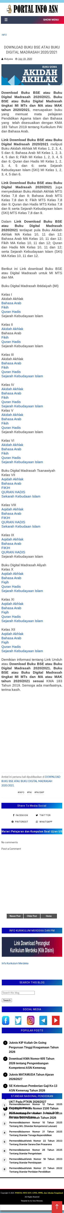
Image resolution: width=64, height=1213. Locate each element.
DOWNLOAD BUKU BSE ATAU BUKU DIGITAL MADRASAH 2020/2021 (30, 781)
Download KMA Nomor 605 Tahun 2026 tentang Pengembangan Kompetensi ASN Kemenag (31, 1063)
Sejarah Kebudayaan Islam (22, 376)
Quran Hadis (11, 312)
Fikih (5, 307)
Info (4, 35)
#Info (21, 792)
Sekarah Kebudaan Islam (20, 496)
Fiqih (5, 582)
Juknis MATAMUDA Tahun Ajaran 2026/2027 (31, 1077)
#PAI (29, 792)
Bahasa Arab (11, 303)
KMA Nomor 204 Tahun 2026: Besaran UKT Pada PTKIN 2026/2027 (34, 1099)
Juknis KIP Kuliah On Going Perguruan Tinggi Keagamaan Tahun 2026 (34, 1047)
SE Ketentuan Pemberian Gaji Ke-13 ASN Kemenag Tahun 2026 (33, 1088)
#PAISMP (39, 792)
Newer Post (15, 916)
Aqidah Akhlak (12, 479)
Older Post (32, 916)
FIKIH (5, 488)
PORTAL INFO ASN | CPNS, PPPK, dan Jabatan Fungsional (39, 1193)
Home (49, 916)
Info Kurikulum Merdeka (15, 963)
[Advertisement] (32, 733)
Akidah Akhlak (12, 329)
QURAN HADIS (13, 492)
